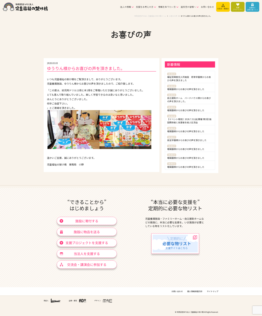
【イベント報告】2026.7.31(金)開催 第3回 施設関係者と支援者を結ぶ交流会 (189, 119)
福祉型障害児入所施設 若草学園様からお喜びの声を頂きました (189, 77)
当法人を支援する (87, 253)
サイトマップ (212, 291)
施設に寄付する (86, 220)
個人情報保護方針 (195, 291)
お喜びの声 (173, 16)
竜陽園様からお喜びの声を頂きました (185, 88)
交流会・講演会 (223, 8)
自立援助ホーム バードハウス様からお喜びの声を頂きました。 (189, 98)
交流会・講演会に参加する (86, 264)
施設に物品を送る (87, 231)
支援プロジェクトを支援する (87, 242)
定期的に (252, 8)
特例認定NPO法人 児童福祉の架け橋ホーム (150, 16)
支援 (238, 8)
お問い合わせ (207, 6)
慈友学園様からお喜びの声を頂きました (186, 139)
